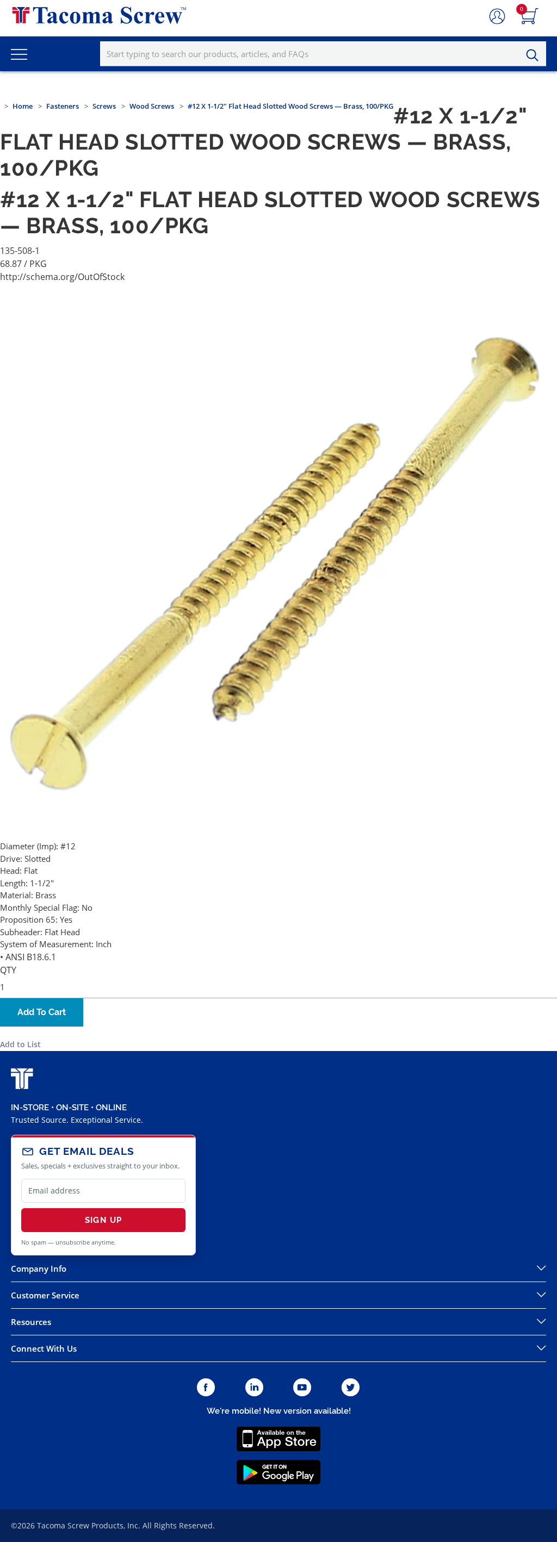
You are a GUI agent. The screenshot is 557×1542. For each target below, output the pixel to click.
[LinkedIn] (254, 1387)
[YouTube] (302, 1387)
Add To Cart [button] (41, 1012)
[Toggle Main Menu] (19, 53)
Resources (31, 1321)
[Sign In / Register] (497, 17)
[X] (351, 1387)
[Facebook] (206, 1387)
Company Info (38, 1268)
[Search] (535, 55)
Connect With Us (44, 1348)
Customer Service (45, 1295)
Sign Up (103, 1220)
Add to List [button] (20, 1044)
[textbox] (323, 53)
